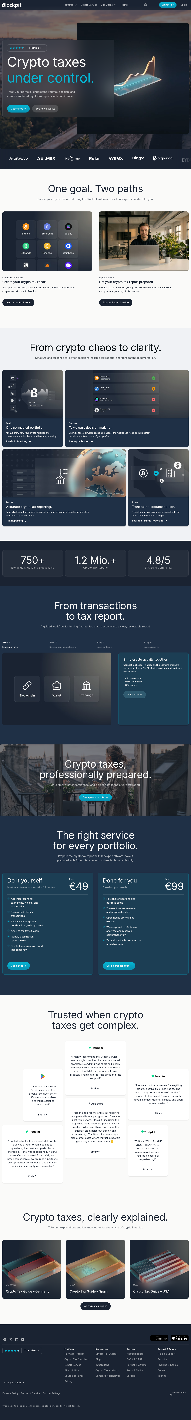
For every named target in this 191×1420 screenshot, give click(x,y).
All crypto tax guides (95, 1305)
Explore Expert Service (116, 302)
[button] (70, 5)
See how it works (45, 108)
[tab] (24, 646)
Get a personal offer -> (95, 797)
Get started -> (168, 5)
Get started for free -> (18, 302)
